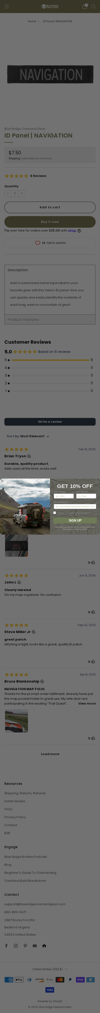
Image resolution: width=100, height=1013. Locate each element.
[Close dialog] (2, 481)
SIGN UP (75, 520)
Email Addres (61, 502)
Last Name (82, 491)
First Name (60, 491)
